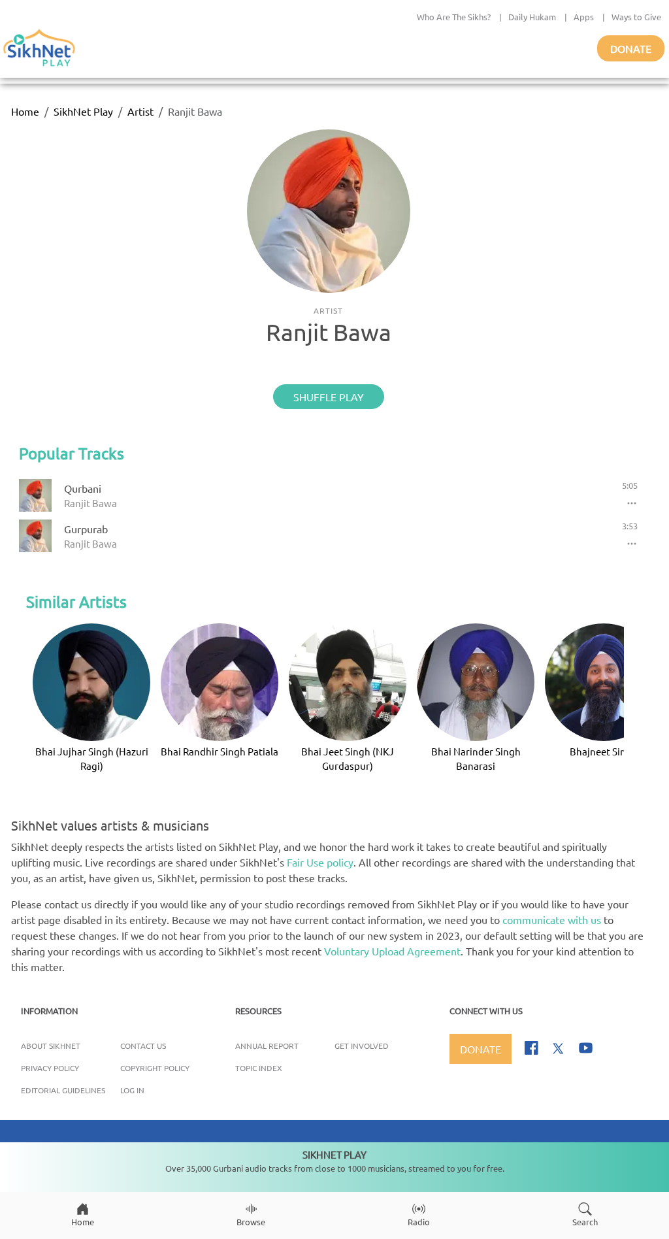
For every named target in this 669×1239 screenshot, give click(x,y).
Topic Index (258, 1068)
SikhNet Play (83, 111)
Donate (630, 48)
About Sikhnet (50, 1045)
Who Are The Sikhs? (454, 16)
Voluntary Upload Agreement (392, 950)
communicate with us (551, 919)
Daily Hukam (532, 16)
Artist (140, 111)
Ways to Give (636, 16)
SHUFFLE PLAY (328, 396)
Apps (584, 16)
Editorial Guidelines (63, 1090)
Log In (132, 1090)
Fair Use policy (320, 861)
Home (25, 111)
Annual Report (267, 1045)
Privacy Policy (50, 1068)
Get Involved (361, 1045)
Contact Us (143, 1045)
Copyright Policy (154, 1068)
